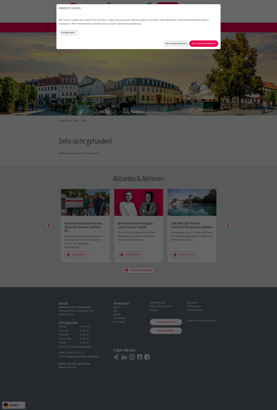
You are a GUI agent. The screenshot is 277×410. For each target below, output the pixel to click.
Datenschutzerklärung (129, 23)
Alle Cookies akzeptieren (204, 43)
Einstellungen (68, 32)
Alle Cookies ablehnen (176, 43)
